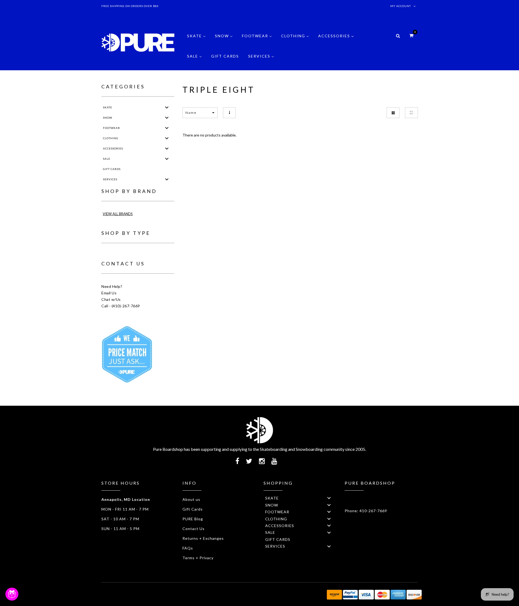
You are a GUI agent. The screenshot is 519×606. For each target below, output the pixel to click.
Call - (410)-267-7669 (120, 306)
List (411, 112)
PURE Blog (192, 519)
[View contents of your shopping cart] (411, 35)
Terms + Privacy (198, 557)
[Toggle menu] (166, 107)
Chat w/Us (111, 299)
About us (191, 499)
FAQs (187, 548)
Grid (393, 112)
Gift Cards (192, 509)
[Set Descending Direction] (229, 112)
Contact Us (193, 528)
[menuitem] (196, 40)
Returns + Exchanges (203, 538)
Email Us (109, 293)
